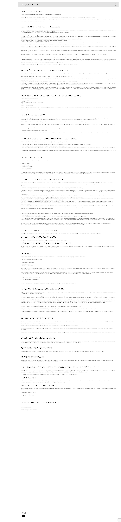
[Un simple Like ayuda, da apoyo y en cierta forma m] (30, 440)
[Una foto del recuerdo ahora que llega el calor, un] (80, 469)
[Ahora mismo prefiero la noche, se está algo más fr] (80, 440)
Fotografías (6, 10)
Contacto (5, 15)
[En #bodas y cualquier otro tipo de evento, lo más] (106, 469)
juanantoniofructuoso (74, 460)
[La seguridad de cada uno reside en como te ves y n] (106, 483)
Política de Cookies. (83, 216)
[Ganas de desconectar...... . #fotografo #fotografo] (55, 483)
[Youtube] (10, 19)
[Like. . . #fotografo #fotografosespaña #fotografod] (30, 426)
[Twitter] (8, 19)
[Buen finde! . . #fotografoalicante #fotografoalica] (106, 426)
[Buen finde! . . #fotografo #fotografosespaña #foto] (30, 455)
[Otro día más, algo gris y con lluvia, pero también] (30, 469)
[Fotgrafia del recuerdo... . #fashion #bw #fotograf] (80, 426)
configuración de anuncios (61, 302)
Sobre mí (5, 13)
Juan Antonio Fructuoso (9, 21)
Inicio (5, 8)
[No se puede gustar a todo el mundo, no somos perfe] (55, 455)
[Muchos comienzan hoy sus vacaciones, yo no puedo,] (55, 440)
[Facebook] (5, 19)
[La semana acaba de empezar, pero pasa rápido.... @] (80, 455)
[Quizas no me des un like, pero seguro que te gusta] (106, 455)
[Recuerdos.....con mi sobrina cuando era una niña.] (55, 426)
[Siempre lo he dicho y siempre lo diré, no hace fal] (55, 469)
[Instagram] (13, 19)
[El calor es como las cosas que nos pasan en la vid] (106, 440)
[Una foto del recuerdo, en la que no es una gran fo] (30, 483)
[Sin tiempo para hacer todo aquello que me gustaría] (80, 483)
